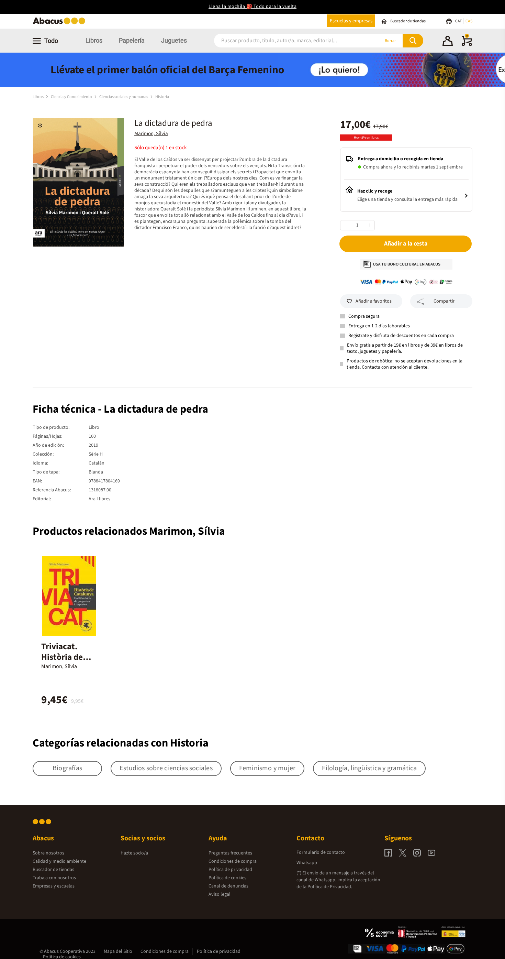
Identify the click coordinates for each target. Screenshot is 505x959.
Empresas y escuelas (54, 886)
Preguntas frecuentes (230, 853)
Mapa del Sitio (118, 951)
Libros (94, 40)
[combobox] (287, 40)
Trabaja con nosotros (54, 877)
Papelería (132, 40)
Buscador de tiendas (53, 869)
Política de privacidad (230, 869)
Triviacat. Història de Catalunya (62, 657)
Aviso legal (220, 894)
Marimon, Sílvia (151, 133)
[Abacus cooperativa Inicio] (61, 23)
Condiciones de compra (233, 861)
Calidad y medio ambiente (59, 861)
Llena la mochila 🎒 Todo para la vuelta (252, 6)
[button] (447, 41)
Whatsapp (306, 862)
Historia (162, 97)
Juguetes (174, 40)
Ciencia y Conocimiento (72, 97)
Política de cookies (227, 877)
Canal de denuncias (228, 886)
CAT (458, 21)
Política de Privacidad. (329, 886)
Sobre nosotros (48, 853)
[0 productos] (466, 44)
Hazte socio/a (134, 853)
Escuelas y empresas (351, 20)
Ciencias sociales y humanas (124, 97)
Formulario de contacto (320, 852)
